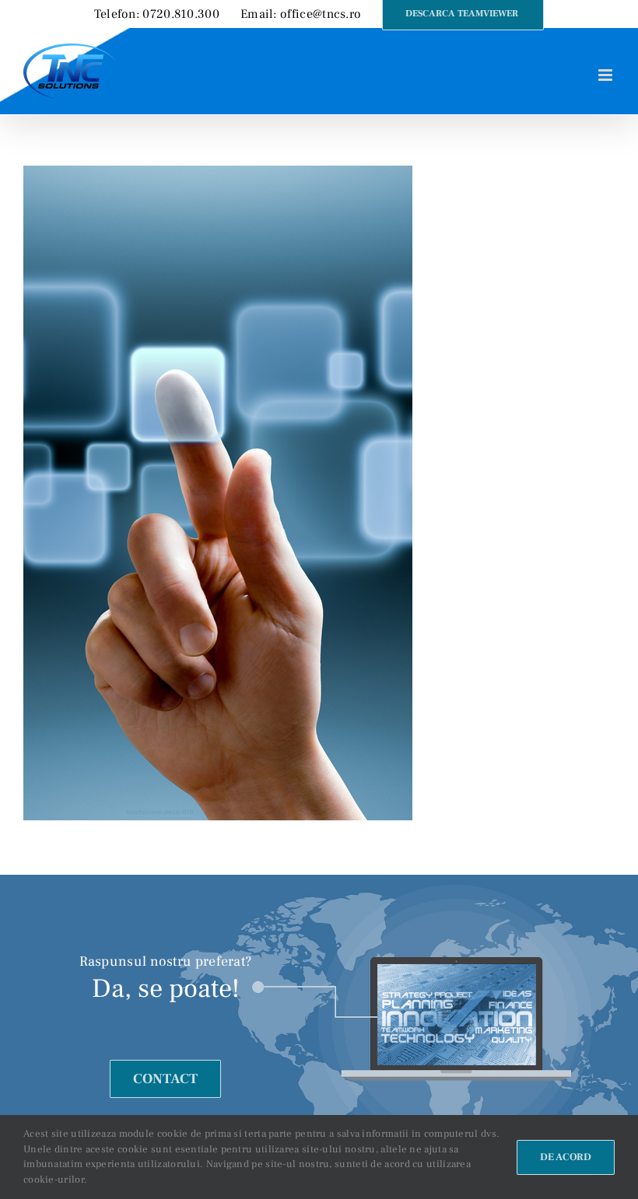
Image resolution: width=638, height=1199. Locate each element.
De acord (565, 1157)
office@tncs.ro (320, 14)
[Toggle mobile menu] (606, 75)
